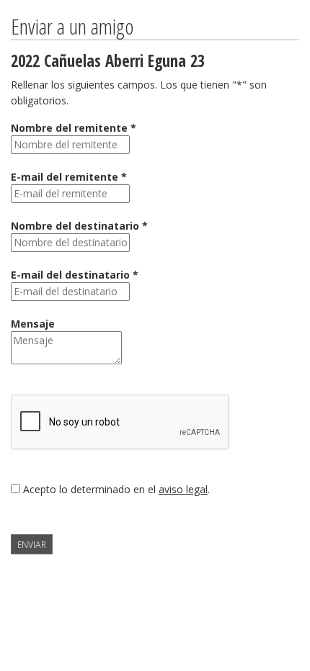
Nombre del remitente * (73, 128)
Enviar (31, 544)
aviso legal (183, 489)
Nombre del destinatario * (79, 226)
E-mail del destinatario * (74, 275)
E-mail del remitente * (69, 177)
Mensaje (33, 323)
